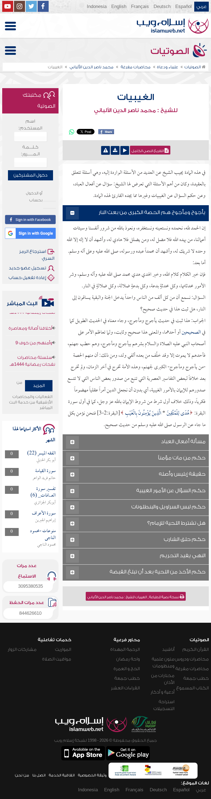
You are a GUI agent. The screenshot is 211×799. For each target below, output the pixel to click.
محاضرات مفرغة (192, 668)
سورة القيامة (45, 471)
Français (140, 6)
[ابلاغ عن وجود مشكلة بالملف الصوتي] (105, 150)
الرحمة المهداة (125, 649)
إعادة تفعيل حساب (27, 277)
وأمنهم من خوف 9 (33, 337)
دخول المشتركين (30, 175)
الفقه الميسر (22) (41, 453)
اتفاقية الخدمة (62, 775)
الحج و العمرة (126, 668)
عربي (201, 6)
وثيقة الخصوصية (92, 775)
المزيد (39, 385)
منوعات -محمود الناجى (43, 534)
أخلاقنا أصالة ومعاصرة (30, 322)
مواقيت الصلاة (56, 659)
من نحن (22, 775)
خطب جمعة (196, 678)
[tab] (136, 213)
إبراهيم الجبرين (45, 520)
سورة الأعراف (44, 513)
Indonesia (97, 6)
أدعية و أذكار (162, 692)
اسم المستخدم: (30, 125)
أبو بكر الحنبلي (46, 460)
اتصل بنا (39, 775)
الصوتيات (171, 51)
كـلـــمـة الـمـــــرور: (30, 150)
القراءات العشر (125, 688)
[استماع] (124, 150)
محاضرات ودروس (192, 659)
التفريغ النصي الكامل (148, 151)
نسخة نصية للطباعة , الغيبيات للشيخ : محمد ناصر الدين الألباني (133, 597)
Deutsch (162, 6)
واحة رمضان (128, 659)
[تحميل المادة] (115, 150)
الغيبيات (135, 97)
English (118, 6)
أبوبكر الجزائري (45, 502)
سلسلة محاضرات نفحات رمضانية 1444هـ (32, 355)
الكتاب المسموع (192, 688)
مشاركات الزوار (22, 649)
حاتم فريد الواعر (44, 478)
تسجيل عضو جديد (27, 268)
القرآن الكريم (195, 649)
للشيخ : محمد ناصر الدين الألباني (135, 110)
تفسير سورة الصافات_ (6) (43, 492)
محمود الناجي (46, 544)
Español (183, 6)
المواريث (63, 649)
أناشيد (168, 649)
